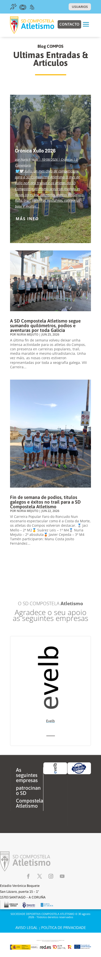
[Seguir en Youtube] (62, 876)
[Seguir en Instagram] (50, 876)
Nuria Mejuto (29, 159)
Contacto (69, 24)
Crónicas (67, 159)
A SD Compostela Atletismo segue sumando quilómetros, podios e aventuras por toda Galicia (45, 325)
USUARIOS (80, 6)
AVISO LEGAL (26, 927)
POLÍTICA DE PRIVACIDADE (63, 927)
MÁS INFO (27, 218)
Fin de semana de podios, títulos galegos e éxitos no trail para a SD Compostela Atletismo (45, 501)
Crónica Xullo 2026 (35, 151)
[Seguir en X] (39, 876)
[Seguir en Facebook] (28, 876)
